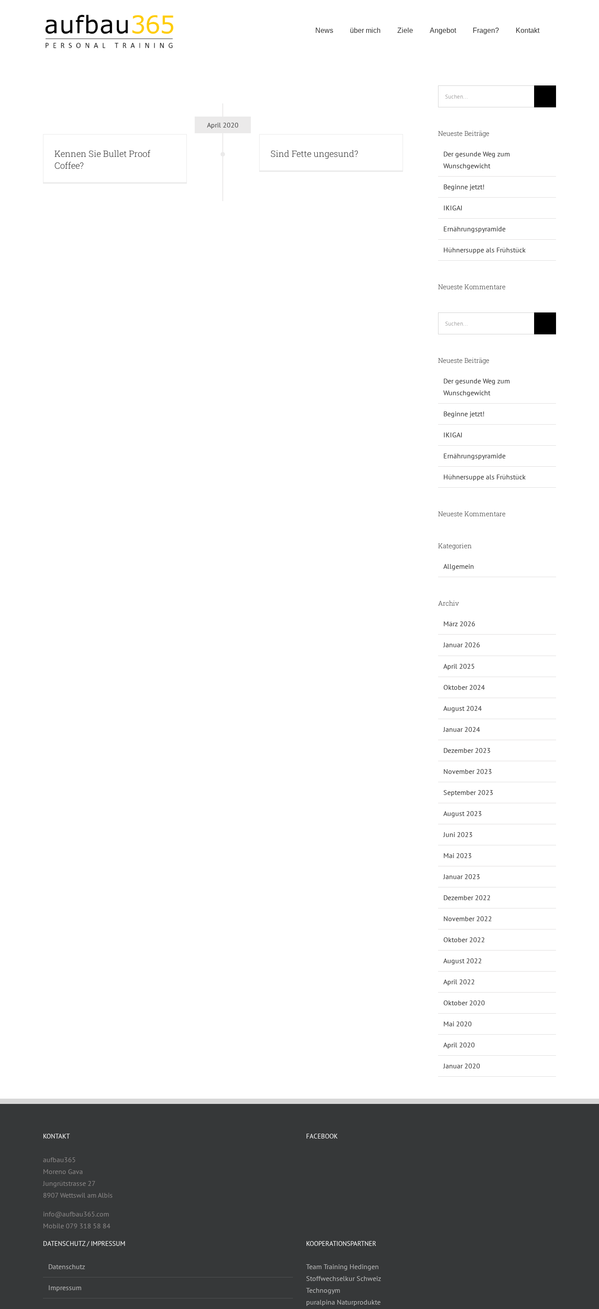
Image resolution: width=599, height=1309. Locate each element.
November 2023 (467, 771)
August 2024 (462, 708)
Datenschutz (66, 1266)
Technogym (323, 1290)
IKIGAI (453, 207)
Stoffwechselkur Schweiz (343, 1278)
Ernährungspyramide (474, 228)
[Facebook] (308, 1160)
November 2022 (467, 918)
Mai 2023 (457, 855)
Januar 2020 (461, 1065)
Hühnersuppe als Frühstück (484, 249)
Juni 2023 (458, 834)
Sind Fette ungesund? (314, 153)
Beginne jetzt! (464, 186)
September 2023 (468, 792)
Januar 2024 (461, 729)
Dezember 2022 (467, 897)
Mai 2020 (457, 1023)
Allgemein (458, 566)
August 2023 (462, 813)
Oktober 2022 (464, 939)
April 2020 (459, 1044)
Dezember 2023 (467, 750)
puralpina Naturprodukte (343, 1302)
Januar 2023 (461, 876)
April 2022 (459, 981)
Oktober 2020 (464, 1002)
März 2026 (459, 623)
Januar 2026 (461, 644)
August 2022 (462, 960)
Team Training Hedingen (342, 1266)
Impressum (65, 1287)
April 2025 (459, 666)
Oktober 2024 (464, 687)
